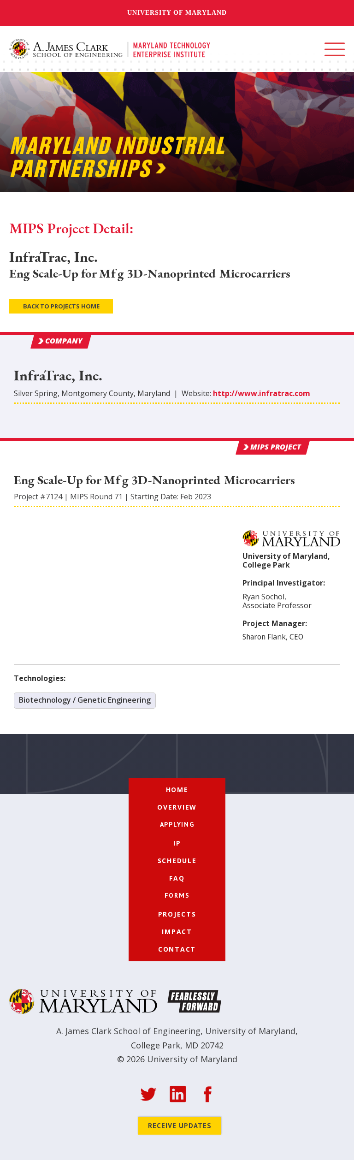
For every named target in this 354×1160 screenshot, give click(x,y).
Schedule (177, 860)
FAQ (176, 878)
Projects (177, 914)
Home (177, 789)
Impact (177, 931)
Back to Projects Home (61, 306)
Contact (177, 949)
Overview (177, 807)
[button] (334, 49)
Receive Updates (180, 1125)
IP (177, 843)
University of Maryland (177, 12)
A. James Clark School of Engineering (128, 1030)
